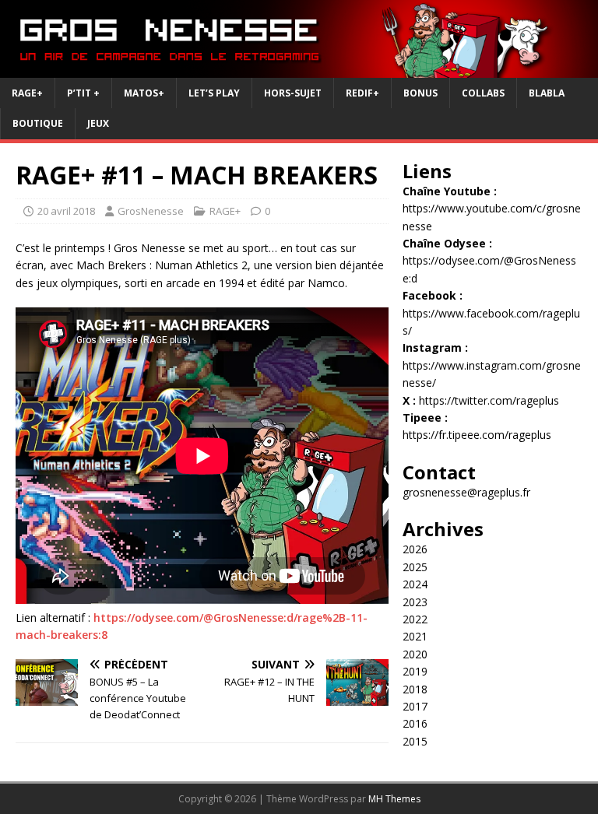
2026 (415, 549)
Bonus (420, 93)
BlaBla (547, 93)
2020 (415, 654)
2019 (415, 671)
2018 (415, 689)
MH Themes (394, 798)
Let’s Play (214, 93)
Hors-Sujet (293, 93)
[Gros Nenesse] (299, 68)
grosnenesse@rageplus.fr (466, 492)
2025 (415, 567)
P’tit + (83, 93)
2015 (415, 741)
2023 (415, 602)
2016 (415, 723)
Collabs (483, 93)
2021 (415, 636)
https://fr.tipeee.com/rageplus (477, 434)
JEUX (98, 123)
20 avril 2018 (66, 211)
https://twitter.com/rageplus (489, 400)
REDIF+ (362, 93)
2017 (415, 706)
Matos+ (144, 93)
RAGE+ (27, 93)
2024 (415, 584)
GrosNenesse (151, 211)
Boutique (37, 123)
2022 (415, 619)
